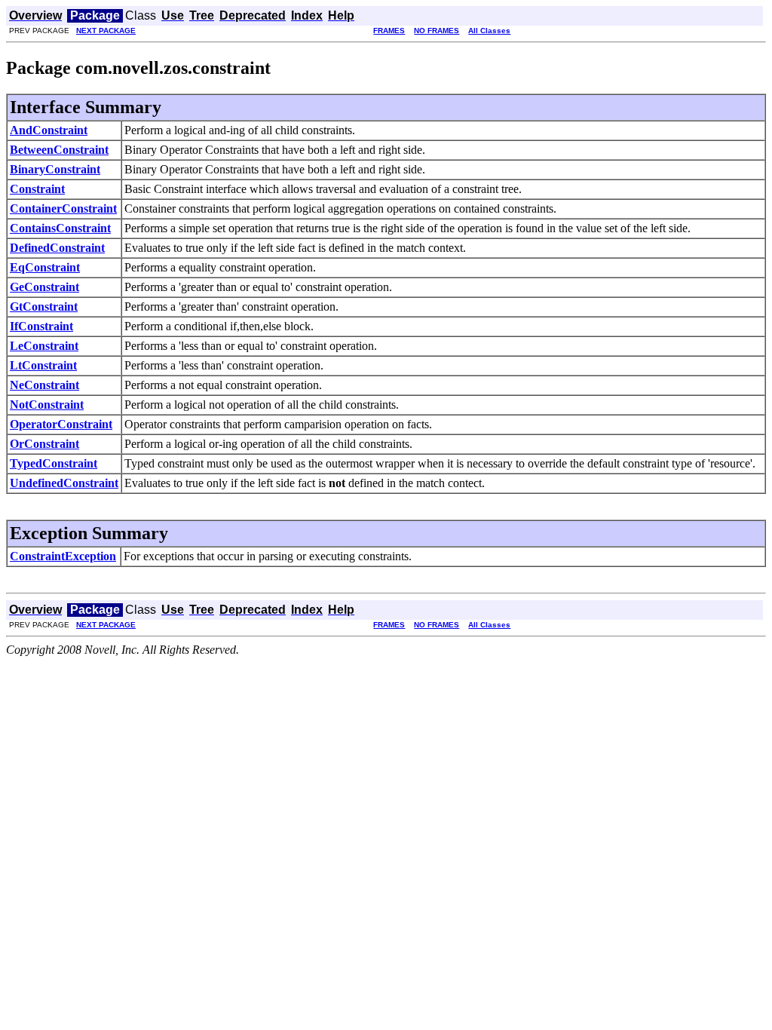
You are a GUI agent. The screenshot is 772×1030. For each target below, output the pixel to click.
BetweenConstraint (59, 149)
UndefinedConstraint (64, 483)
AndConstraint (48, 130)
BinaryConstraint (55, 169)
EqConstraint (45, 267)
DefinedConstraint (57, 247)
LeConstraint (44, 345)
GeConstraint (44, 286)
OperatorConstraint (61, 424)
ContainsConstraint (60, 228)
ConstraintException (63, 556)
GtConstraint (44, 306)
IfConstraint (41, 326)
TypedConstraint (53, 463)
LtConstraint (43, 365)
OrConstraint (44, 443)
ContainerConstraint (63, 208)
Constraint (37, 188)
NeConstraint (44, 385)
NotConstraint (47, 404)
